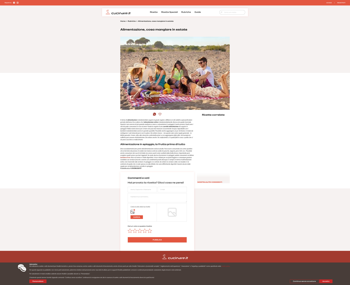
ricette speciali (169, 12)
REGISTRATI (341, 2)
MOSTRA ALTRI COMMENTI (209, 182)
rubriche (186, 12)
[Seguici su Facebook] (13, 2)
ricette (154, 12)
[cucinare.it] (118, 12)
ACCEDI (329, 2)
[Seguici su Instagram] (17, 2)
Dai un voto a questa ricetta (140, 226)
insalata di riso (125, 157)
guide (198, 12)
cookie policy (225, 266)
